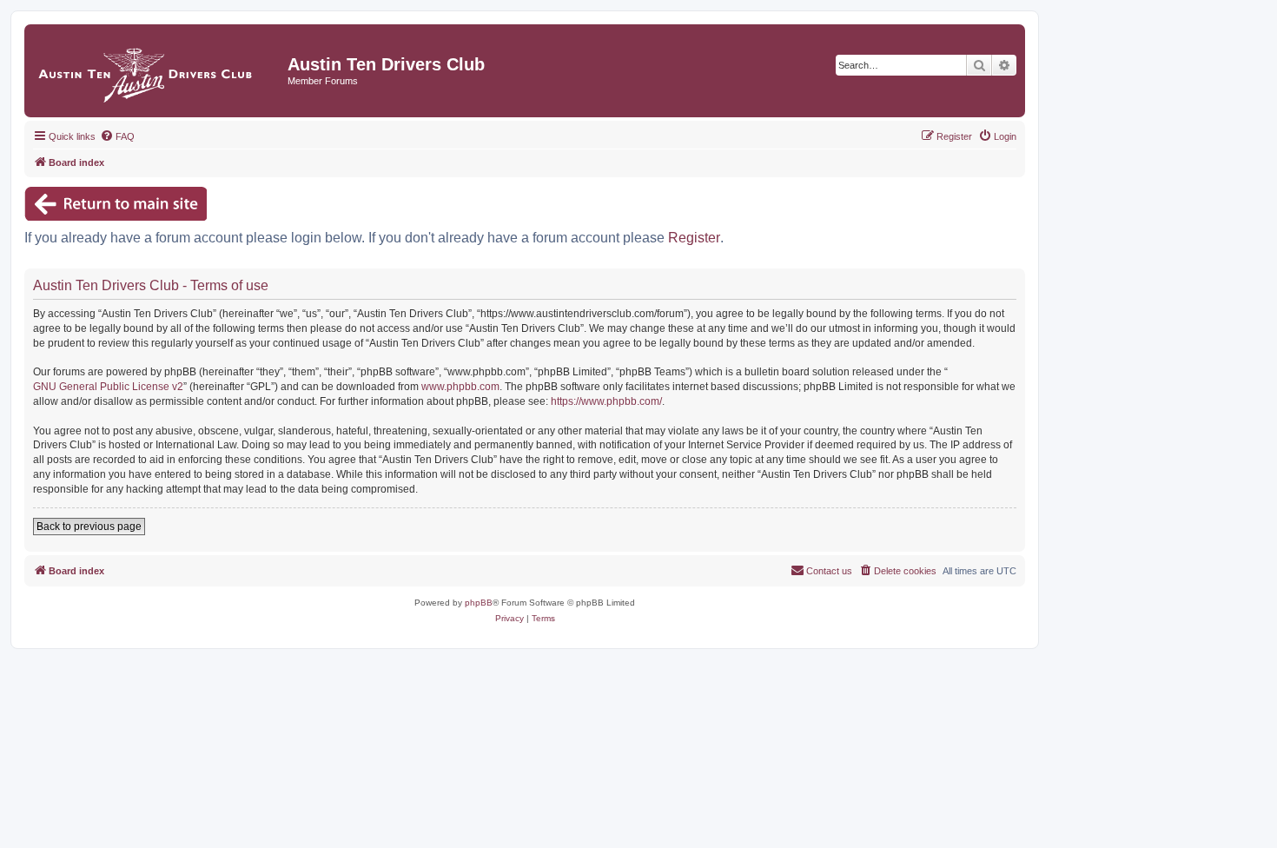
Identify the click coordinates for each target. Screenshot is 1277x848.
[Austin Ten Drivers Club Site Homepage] (158, 71)
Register (694, 237)
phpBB (479, 602)
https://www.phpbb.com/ (606, 401)
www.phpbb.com (460, 387)
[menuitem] (117, 136)
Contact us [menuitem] (829, 571)
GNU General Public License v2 (108, 387)
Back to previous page (89, 526)
